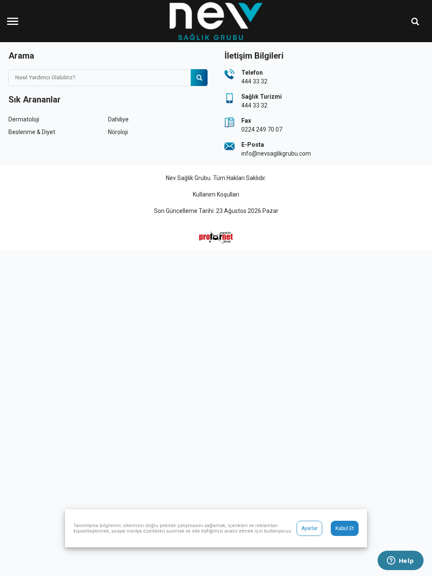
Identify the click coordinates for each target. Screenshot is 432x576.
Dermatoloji (23, 119)
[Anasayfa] (216, 21)
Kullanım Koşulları (216, 194)
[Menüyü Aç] (12, 21)
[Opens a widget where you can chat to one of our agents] (400, 561)
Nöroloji (118, 132)
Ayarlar (309, 528)
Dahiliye (118, 119)
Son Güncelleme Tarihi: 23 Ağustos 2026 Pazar (216, 210)
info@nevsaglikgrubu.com (276, 153)
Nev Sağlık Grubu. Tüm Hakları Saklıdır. (216, 178)
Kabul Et (344, 528)
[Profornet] (216, 237)
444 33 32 (254, 81)
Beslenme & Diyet (31, 132)
